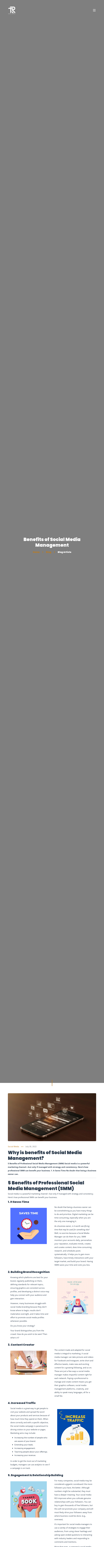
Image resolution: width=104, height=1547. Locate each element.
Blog (49, 552)
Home (36, 552)
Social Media (13, 1146)
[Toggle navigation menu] (94, 10)
